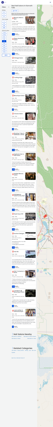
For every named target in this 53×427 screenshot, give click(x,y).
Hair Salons (14, 350)
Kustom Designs (19, 233)
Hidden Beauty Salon (18, 174)
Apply (6, 55)
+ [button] (38, 6)
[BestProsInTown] (3, 2)
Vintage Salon (18, 58)
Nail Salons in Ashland (16, 336)
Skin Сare (34, 350)
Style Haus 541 (18, 214)
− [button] (38, 8)
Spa (30, 350)
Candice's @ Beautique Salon (19, 291)
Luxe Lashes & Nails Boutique (18, 310)
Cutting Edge (18, 77)
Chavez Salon (18, 113)
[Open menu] (50, 2)
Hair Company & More (19, 272)
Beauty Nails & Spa (18, 18)
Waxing (26, 350)
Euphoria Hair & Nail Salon (19, 154)
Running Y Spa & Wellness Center (19, 134)
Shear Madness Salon (19, 39)
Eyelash (13, 352)
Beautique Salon (19, 95)
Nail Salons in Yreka (31, 338)
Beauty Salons (21, 350)
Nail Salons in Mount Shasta (30, 336)
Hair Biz (16, 251)
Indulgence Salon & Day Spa (19, 195)
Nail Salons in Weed (16, 338)
